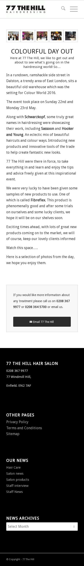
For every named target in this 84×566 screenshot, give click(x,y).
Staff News (14, 492)
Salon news (15, 474)
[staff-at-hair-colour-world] (56, 36)
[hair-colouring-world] (70, 36)
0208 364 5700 (36, 307)
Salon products (17, 480)
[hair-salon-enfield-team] (13, 36)
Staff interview (17, 486)
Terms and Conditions (24, 428)
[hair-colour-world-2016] (42, 36)
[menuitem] (61, 9)
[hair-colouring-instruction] (28, 36)
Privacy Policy (17, 422)
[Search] (61, 9)
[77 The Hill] (34, 9)
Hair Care (13, 467)
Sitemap (12, 434)
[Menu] (71, 9)
